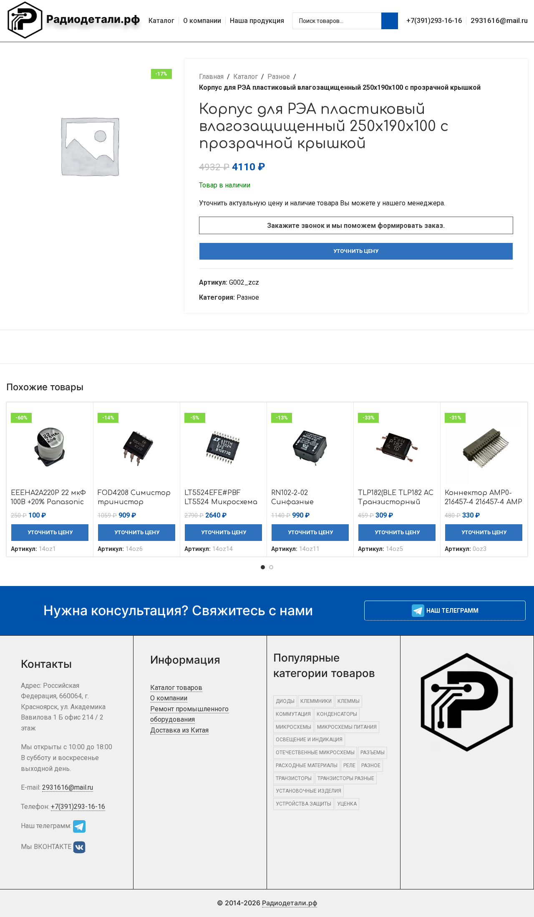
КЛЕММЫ (349, 701)
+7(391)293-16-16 (434, 21)
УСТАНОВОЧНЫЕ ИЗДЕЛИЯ (308, 791)
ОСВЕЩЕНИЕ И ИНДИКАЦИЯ (309, 740)
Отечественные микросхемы (315, 752)
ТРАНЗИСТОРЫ (294, 778)
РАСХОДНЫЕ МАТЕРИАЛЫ (307, 765)
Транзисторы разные (345, 778)
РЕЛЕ (349, 765)
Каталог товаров (176, 688)
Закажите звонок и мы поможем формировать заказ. (356, 226)
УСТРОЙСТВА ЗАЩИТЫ (303, 804)
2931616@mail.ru (499, 20)
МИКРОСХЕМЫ (293, 727)
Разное (278, 77)
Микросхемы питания (347, 727)
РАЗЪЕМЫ (372, 752)
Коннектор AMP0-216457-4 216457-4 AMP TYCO (483, 502)
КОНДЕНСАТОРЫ (337, 714)
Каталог (245, 77)
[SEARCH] (389, 21)
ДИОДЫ (285, 701)
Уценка (347, 804)
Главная (211, 77)
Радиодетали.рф (92, 19)
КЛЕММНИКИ (316, 701)
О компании (168, 698)
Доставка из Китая (179, 730)
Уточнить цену (355, 251)
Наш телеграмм (452, 610)
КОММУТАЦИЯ (293, 714)
